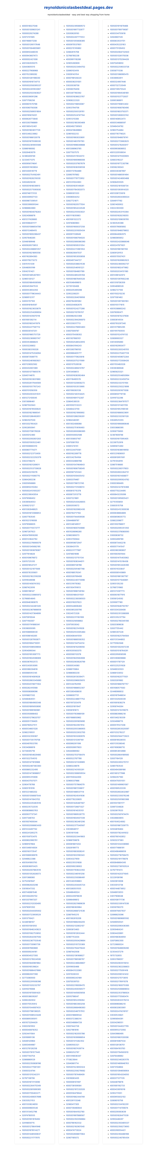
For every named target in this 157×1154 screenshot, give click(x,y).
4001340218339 (117, 717)
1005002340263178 (119, 1059)
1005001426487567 (75, 803)
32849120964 (28, 1041)
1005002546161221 (75, 267)
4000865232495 (30, 769)
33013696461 (28, 401)
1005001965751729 (31, 334)
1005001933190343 (75, 855)
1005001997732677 (75, 29)
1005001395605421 (119, 498)
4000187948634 (117, 695)
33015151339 (28, 264)
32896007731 (72, 695)
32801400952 (116, 204)
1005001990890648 (119, 423)
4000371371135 (117, 1078)
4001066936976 (29, 855)
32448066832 (117, 691)
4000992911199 (73, 743)
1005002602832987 (119, 792)
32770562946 (116, 643)
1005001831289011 (31, 464)
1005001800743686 (75, 528)
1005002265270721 (119, 762)
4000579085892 (118, 226)
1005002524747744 (75, 115)
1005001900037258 (75, 226)
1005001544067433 (31, 1007)
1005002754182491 (31, 174)
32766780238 (72, 55)
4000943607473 (30, 55)
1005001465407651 (31, 275)
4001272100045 (29, 398)
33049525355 (117, 420)
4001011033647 (117, 569)
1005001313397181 (75, 740)
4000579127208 (117, 725)
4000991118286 (73, 59)
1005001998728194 (75, 591)
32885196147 (28, 591)
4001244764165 (73, 684)
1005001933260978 (75, 736)
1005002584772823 (119, 736)
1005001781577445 (31, 1052)
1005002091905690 (75, 721)
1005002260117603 (119, 468)
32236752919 (116, 442)
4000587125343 (73, 472)
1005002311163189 (75, 617)
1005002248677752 (75, 699)
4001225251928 (117, 665)
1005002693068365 (75, 431)
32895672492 (116, 446)
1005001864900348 (31, 702)
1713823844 (71, 1059)
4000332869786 (74, 461)
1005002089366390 (75, 241)
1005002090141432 (119, 974)
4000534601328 (30, 728)
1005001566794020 (75, 238)
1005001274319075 (119, 710)
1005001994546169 (119, 93)
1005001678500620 (31, 409)
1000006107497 (73, 1082)
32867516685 (116, 464)
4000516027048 (29, 26)
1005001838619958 (119, 450)
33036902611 (116, 78)
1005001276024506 (31, 959)
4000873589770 (30, 356)
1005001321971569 (31, 569)
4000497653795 (30, 743)
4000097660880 (30, 948)
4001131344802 (117, 639)
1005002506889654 (119, 989)
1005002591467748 (75, 569)
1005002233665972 (31, 594)
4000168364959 (118, 937)
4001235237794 (117, 617)
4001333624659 (30, 1104)
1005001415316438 (119, 561)
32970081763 (72, 442)
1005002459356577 (75, 989)
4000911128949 (73, 234)
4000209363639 (118, 1111)
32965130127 (28, 279)
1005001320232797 (31, 985)
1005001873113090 (31, 1082)
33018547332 (28, 888)
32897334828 (116, 806)
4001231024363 (73, 182)
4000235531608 (74, 862)
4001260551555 (73, 888)
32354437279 (116, 951)
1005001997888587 (75, 1115)
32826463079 (28, 152)
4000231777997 (73, 550)
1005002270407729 (119, 353)
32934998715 (116, 721)
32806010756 (116, 1100)
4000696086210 (118, 1004)
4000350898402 (30, 713)
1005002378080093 (119, 531)
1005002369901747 (31, 338)
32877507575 (72, 152)
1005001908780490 (119, 107)
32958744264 (116, 706)
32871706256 (28, 100)
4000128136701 (117, 1044)
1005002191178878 (119, 859)
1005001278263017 (119, 145)
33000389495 (117, 483)
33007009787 (72, 331)
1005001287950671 (31, 639)
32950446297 (116, 1119)
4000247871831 (117, 245)
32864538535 (72, 401)
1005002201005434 (75, 230)
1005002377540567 (75, 825)
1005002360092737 (119, 264)
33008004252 (72, 197)
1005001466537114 (75, 792)
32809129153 (116, 252)
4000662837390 (30, 974)
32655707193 (28, 301)
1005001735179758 (31, 740)
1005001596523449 (31, 1015)
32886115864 (72, 669)
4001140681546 (29, 892)
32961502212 (72, 133)
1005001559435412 (75, 475)
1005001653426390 (119, 565)
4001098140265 (29, 635)
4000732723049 (118, 85)
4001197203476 (73, 702)
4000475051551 (117, 780)
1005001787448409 (75, 1074)
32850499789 (116, 539)
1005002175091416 (119, 970)
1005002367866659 (31, 609)
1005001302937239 (119, 647)
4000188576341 (73, 572)
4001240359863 (74, 881)
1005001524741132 (119, 334)
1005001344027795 (119, 1026)
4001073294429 (29, 1022)
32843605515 (28, 66)
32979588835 (28, 524)
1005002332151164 (119, 383)
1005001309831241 (31, 29)
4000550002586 (74, 435)
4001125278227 (117, 732)
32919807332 (28, 695)
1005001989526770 (75, 814)
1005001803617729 (31, 130)
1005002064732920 (119, 52)
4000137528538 (73, 364)
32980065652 (117, 238)
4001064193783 (117, 1048)
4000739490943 (74, 1108)
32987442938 (72, 951)
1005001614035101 (75, 810)
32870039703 (72, 981)
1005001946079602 (119, 230)
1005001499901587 (119, 784)
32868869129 (28, 1059)
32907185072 (72, 1137)
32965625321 (116, 371)
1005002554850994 (119, 375)
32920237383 (116, 840)
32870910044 (28, 617)
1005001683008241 (75, 851)
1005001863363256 (75, 1004)
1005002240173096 (75, 580)
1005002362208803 (119, 966)
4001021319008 (29, 520)
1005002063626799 (75, 661)
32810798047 (72, 996)
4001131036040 (117, 743)
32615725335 (28, 561)
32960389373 (72, 535)
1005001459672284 (119, 356)
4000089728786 (74, 565)
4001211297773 (117, 591)
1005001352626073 (31, 873)
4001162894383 (29, 256)
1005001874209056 (75, 647)
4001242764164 (73, 457)
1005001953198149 (119, 409)
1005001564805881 (31, 48)
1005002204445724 (75, 885)
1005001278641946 (31, 1126)
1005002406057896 (31, 1096)
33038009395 (28, 628)
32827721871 (72, 200)
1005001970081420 (31, 992)
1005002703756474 (75, 754)
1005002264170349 (31, 1085)
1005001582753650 (31, 933)
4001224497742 (29, 829)
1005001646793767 (119, 606)
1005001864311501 (75, 594)
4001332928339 (118, 699)
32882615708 (72, 52)
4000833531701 (117, 41)
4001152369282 (29, 74)
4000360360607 (118, 550)
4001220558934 (118, 152)
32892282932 (28, 1000)
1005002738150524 (119, 866)
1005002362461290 (75, 821)
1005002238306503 (75, 598)
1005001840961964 (31, 963)
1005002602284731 (119, 472)
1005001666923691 (119, 412)
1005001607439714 (75, 1048)
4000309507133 (29, 197)
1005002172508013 (75, 487)
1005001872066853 (31, 513)
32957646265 (28, 238)
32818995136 (28, 1037)
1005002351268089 (119, 613)
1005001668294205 (75, 922)
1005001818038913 (31, 185)
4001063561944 (117, 554)
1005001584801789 (75, 271)
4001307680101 (73, 338)
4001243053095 (30, 665)
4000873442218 (117, 542)
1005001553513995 (75, 386)
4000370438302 (74, 334)
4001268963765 (73, 148)
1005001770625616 (75, 356)
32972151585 (28, 37)
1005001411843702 (31, 799)
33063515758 (116, 505)
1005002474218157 (119, 1011)
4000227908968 (30, 70)
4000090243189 (74, 977)
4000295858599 (118, 654)
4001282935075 (29, 63)
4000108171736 (117, 899)
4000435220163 (118, 44)
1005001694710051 (31, 643)
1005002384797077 (119, 401)
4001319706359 (117, 282)
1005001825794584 (119, 635)
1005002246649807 (75, 963)
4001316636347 (73, 1056)
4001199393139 (73, 390)
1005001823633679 (31, 308)
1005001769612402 (119, 104)
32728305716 (28, 751)
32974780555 (28, 1115)
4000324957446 (118, 81)
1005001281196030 (31, 78)
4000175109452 (117, 48)
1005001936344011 (75, 561)
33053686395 (117, 427)
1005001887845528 (75, 279)
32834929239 (28, 182)
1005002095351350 (119, 528)
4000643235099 (118, 494)
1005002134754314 (75, 643)
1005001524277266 (75, 308)
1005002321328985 (75, 762)
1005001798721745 (75, 483)
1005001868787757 (119, 684)
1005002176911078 (119, 981)
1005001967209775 (119, 825)
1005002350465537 (119, 1123)
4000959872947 (74, 542)
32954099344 (28, 650)
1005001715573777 (31, 528)
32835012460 (28, 435)
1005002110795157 (75, 312)
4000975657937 (118, 911)
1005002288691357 (31, 249)
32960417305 (72, 1104)
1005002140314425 (75, 394)
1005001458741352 (31, 583)
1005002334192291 (119, 1104)
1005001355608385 (75, 41)
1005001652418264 (75, 1000)
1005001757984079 (75, 784)
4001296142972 (117, 275)
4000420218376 (29, 472)
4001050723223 (73, 405)
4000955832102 (118, 1096)
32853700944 (72, 539)
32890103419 (72, 70)
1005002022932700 (75, 732)
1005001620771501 (119, 676)
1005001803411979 (31, 323)
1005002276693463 (75, 327)
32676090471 (116, 312)
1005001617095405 (119, 438)
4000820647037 (74, 252)
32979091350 (28, 907)
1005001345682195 (31, 546)
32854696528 (117, 286)
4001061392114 (29, 319)
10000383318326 (30, 349)
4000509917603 (73, 747)
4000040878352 (30, 1030)
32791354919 (116, 461)
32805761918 (28, 788)
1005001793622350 (75, 870)
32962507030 (28, 420)
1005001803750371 (119, 111)
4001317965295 (117, 327)
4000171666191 (117, 847)
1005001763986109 (75, 713)
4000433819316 (117, 1089)
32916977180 (116, 602)
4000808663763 (30, 810)
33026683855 (117, 818)
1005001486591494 (119, 174)
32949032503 (117, 669)
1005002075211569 (75, 360)
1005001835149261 (75, 185)
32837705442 (116, 628)
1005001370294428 (119, 59)
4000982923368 (74, 316)
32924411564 (28, 1033)
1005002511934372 (75, 156)
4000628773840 (30, 119)
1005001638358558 (75, 167)
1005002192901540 (75, 1126)
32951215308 (72, 119)
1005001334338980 (119, 844)
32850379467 (72, 479)
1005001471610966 (31, 762)
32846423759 (72, 409)
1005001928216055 (119, 215)
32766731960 (116, 587)
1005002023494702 (75, 66)
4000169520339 (118, 788)
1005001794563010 (119, 1052)
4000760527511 (29, 725)
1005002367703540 (31, 940)
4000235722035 (30, 806)
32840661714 (72, 1063)
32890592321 (72, 1044)
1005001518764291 (119, 650)
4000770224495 (118, 490)
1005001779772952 (75, 178)
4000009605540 (30, 1108)
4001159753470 (29, 836)
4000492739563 (74, 126)
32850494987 (28, 1044)
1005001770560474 (119, 996)
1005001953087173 (31, 654)
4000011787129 (117, 661)
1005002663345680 (31, 680)
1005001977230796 (119, 163)
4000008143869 (118, 572)
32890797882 (72, 174)
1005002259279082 (75, 1070)
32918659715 (28, 1123)
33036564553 (28, 502)
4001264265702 (29, 896)
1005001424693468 (119, 178)
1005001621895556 (31, 252)
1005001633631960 (31, 379)
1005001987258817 (75, 788)
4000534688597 (118, 122)
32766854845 (28, 598)
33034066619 (28, 747)
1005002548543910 (75, 342)
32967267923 (28, 531)
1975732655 (116, 955)
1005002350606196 (31, 1063)
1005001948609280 (119, 948)
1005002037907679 (75, 163)
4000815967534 (117, 1041)
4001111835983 (73, 215)
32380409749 (28, 156)
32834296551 (116, 1022)
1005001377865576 (31, 371)
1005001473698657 (31, 773)
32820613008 (116, 881)
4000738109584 (73, 1085)
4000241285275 (29, 832)
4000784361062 (73, 301)
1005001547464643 (75, 464)
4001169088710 (117, 747)
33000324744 (28, 1070)
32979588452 (28, 498)
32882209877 (116, 520)
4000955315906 (30, 777)
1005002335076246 (119, 795)
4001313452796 (29, 1111)
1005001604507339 (75, 818)
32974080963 (72, 223)
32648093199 (28, 267)
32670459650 (116, 63)
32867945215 (72, 914)
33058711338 (116, 70)
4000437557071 (29, 780)
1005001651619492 (31, 1119)
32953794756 (72, 107)
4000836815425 (30, 866)
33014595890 (116, 342)
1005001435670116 (31, 316)
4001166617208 (29, 41)
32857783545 (28, 516)
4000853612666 (118, 751)
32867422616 (28, 587)
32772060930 (28, 977)
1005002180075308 (119, 985)
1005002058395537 (31, 85)
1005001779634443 (31, 293)
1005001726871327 (75, 806)
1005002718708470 (119, 855)
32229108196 (116, 877)
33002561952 (28, 1026)
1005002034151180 (119, 271)
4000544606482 (74, 606)
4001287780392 (73, 93)
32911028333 (72, 974)
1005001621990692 (75, 412)
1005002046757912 (75, 1011)
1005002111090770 (31, 475)
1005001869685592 (119, 918)
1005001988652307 (75, 687)
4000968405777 (74, 353)
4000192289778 (73, 453)
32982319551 (28, 732)
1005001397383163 (119, 301)
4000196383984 (74, 907)
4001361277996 (117, 773)
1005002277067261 (31, 1067)
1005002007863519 (31, 870)
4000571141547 (117, 546)
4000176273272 (29, 260)
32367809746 (116, 435)
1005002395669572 (75, 26)
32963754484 (116, 130)
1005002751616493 (75, 427)
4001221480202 (29, 792)
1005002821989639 (75, 903)
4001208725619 (117, 193)
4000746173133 (29, 193)
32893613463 (72, 929)
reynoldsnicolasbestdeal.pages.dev (78, 7)
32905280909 (72, 63)
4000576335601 (29, 572)
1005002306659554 (75, 773)
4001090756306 (29, 107)
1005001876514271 (31, 1130)
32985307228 (116, 632)
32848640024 (72, 892)
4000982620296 (30, 885)
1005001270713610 (119, 977)
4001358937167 (73, 438)
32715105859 (116, 502)
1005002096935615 (75, 680)
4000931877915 (117, 594)
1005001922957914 (75, 725)
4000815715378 (73, 490)
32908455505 (117, 182)
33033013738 (116, 885)
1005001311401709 (119, 405)
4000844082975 (118, 234)
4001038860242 (118, 308)
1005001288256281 (75, 416)
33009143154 (72, 74)
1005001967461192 (119, 249)
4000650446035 (30, 52)
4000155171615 (117, 304)
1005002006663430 (31, 825)
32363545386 (117, 223)
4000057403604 (30, 167)
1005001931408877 (119, 475)
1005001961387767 (119, 576)
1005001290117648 (31, 44)
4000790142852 (117, 836)
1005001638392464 (75, 375)
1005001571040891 (119, 580)
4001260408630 (74, 691)
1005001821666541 (31, 412)
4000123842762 (29, 539)
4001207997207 (29, 899)
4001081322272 (73, 219)
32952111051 (116, 1093)
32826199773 (72, 847)
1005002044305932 (31, 911)
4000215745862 (73, 48)
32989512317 (28, 297)
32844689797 (72, 520)
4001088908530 (30, 632)
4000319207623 (73, 602)
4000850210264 (30, 487)
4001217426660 (29, 219)
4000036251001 (73, 81)
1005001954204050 (119, 1074)
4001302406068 (74, 423)
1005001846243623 (31, 929)
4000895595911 (29, 1018)
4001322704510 (29, 758)
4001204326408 (118, 609)
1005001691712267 (75, 398)
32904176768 (28, 784)
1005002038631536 (75, 264)
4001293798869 (29, 122)
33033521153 (28, 1100)
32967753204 (72, 937)
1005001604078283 (31, 212)
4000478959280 (30, 535)
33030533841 (116, 1015)
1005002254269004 (31, 312)
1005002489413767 (75, 368)
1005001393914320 (119, 189)
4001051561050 (29, 925)
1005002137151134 (75, 557)
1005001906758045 (75, 468)
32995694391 (116, 1018)
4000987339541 (29, 200)
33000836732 (116, 535)
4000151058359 (29, 390)
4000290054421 (118, 1130)
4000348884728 (74, 1022)
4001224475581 (73, 450)
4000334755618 (117, 33)
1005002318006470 (75, 985)
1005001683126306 (119, 1037)
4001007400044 (29, 821)
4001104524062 (117, 821)
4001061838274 (117, 702)
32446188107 (28, 922)
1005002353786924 (119, 992)
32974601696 (72, 554)
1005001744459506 (75, 516)
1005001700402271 (31, 1093)
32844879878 (116, 1082)
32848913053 (116, 892)
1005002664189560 (119, 754)
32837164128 (116, 758)
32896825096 (117, 914)
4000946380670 (30, 602)
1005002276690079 (31, 542)
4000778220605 (74, 799)
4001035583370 (73, 650)
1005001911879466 (119, 26)
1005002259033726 (119, 66)
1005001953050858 (75, 256)
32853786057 (116, 959)
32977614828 (28, 554)
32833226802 (28, 345)
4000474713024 (73, 1130)
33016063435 (72, 1078)
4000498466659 (118, 851)
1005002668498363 (75, 1007)
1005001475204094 (31, 353)
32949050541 (116, 922)
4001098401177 (29, 223)
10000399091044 (30, 204)
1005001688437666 (31, 970)
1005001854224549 (75, 208)
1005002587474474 (119, 814)
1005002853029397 (119, 728)
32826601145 (116, 37)
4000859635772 (118, 516)
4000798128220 (73, 78)
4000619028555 (118, 740)
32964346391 (72, 420)
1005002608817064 (75, 1134)
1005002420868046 (119, 241)
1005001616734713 (31, 81)
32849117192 (116, 200)
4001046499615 (73, 282)
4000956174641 (29, 163)
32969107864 (28, 844)
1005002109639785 (119, 219)
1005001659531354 (75, 245)
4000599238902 (74, 866)
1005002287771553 (75, 37)
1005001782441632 (119, 832)
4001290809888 (118, 658)
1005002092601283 (31, 438)
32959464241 (116, 929)
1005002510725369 (75, 944)
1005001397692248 (119, 279)
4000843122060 (74, 970)
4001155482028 (117, 364)
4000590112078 (73, 654)
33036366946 (117, 368)
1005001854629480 (31, 754)
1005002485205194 (75, 275)
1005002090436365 (119, 925)
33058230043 (117, 167)
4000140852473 (117, 119)
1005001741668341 (31, 624)
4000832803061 (118, 1007)
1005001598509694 (31, 647)
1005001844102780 (75, 1111)
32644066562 (72, 751)
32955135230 (116, 583)
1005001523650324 (75, 1067)
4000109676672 (29, 557)
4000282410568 (30, 687)
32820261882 (116, 680)
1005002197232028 (75, 1089)
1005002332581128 (119, 416)
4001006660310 (29, 446)
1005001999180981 (31, 710)
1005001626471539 (119, 1115)
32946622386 (28, 859)
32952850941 (28, 427)
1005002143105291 (75, 769)
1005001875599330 (31, 141)
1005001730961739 (31, 944)
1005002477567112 (31, 327)
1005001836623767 (75, 96)
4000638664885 (118, 513)
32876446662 (116, 1056)
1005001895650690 (31, 706)
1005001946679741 (119, 137)
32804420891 (116, 933)
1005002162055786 (75, 1033)
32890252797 (72, 1052)
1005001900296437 (31, 234)
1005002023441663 (75, 836)
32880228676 (72, 766)
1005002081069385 (31, 1089)
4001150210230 (117, 293)
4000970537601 (73, 44)
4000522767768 (74, 758)
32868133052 (116, 673)
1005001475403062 (119, 557)
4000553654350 (30, 290)
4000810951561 (117, 457)
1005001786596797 (75, 959)
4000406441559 (74, 635)
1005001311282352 (75, 1041)
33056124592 (116, 598)
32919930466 (72, 966)
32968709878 (72, 840)
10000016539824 (30, 966)
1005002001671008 (119, 390)
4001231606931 (117, 453)
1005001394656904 (119, 1070)
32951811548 (72, 832)
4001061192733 (117, 1085)
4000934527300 (30, 955)
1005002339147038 (119, 903)
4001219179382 (73, 583)
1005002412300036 (119, 509)
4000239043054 (30, 494)
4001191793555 (117, 331)
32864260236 (28, 479)
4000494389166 (118, 769)
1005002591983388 (119, 799)
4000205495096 (74, 290)
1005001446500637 (31, 1134)
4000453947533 (30, 286)
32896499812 (72, 899)
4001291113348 (73, 1100)
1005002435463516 (31, 803)
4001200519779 (29, 171)
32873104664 (116, 1067)
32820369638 (117, 624)
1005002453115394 (119, 212)
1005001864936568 (31, 282)
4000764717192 (73, 513)
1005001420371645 (119, 873)
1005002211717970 (31, 1137)
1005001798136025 (31, 1011)
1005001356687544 (31, 795)
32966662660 (28, 208)
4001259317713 (73, 323)
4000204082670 (74, 304)
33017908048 (116, 896)
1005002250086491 (75, 877)
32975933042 (72, 624)
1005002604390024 (119, 197)
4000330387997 (118, 171)
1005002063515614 (119, 963)
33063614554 (116, 319)
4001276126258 (29, 1048)
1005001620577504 (75, 204)
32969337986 (72, 780)
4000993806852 (118, 148)
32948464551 (28, 699)
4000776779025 (117, 133)
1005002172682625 (119, 141)
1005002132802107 (75, 925)
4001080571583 (117, 687)
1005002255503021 (75, 212)
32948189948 (28, 241)
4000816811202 (73, 844)
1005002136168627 (75, 955)
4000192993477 (117, 345)
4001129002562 (29, 364)
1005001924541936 (75, 795)
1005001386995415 (119, 74)
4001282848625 (30, 509)
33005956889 (28, 483)
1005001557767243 (31, 386)
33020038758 (72, 85)
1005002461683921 (31, 360)
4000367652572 (30, 661)
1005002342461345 (31, 606)
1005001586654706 (31, 226)
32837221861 (72, 498)
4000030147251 (29, 331)
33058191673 (72, 710)
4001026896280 (74, 531)
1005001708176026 (31, 431)
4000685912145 (29, 673)
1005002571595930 (31, 189)
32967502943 (28, 405)
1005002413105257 (31, 490)
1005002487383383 (31, 766)
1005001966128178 (31, 137)
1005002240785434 (119, 1137)
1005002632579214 (119, 1000)
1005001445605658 (75, 992)
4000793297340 (118, 323)
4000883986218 (118, 713)
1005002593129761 (75, 111)
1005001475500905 (119, 156)
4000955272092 (118, 1030)
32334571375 (28, 160)
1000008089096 (30, 691)
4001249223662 (30, 133)
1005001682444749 (75, 1096)
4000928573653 (30, 245)
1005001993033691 (75, 137)
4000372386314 (73, 1018)
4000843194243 (74, 345)
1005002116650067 (75, 104)
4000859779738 (118, 394)
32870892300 (116, 940)
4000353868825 (30, 342)
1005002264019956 (75, 297)
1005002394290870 (75, 319)
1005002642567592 (31, 937)
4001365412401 (29, 126)
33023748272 (28, 461)
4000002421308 (30, 59)
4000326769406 (74, 576)
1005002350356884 (75, 1119)
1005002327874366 (119, 487)
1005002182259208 (31, 576)
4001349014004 (29, 847)
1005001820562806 (75, 658)
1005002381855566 (31, 145)
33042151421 (28, 271)
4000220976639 (74, 896)
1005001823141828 (75, 628)
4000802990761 (29, 840)
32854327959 (72, 859)
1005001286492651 (31, 416)
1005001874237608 (119, 316)
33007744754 (28, 1056)
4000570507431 (117, 256)
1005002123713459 (31, 453)
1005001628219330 (31, 178)
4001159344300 (73, 777)
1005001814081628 (31, 676)
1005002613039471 (75, 676)
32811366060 (28, 877)
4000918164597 (29, 304)
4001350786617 (117, 524)
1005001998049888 (75, 145)
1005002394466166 (119, 1134)
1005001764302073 (75, 189)
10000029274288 (30, 33)
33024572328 (72, 613)
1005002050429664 (75, 940)
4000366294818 (30, 669)
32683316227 (116, 160)
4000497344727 (74, 260)
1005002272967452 (75, 249)
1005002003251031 (31, 394)
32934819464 (116, 829)
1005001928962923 (119, 260)
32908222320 (72, 100)
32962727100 (116, 290)
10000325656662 (74, 621)
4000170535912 (29, 1004)
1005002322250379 (31, 457)
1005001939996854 (75, 1037)
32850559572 (72, 505)
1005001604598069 (31, 658)
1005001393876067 (31, 550)
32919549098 (28, 580)
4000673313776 (73, 494)
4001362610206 (73, 918)
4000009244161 (29, 951)
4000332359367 (30, 736)
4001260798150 (73, 349)
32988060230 (72, 673)
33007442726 (72, 1026)
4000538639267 (30, 996)
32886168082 (28, 148)
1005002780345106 (119, 621)
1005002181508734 (119, 185)
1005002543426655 (75, 502)
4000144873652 (117, 888)
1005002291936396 (31, 981)
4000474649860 (74, 130)
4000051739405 (29, 721)
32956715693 (116, 431)
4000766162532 (73, 1123)
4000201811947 (73, 706)
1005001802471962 (119, 267)
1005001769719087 (119, 29)
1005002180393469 (75, 122)
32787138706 (28, 1078)
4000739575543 (118, 89)
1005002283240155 (119, 349)
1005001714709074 (119, 1108)
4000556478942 (74, 1093)
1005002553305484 (75, 632)
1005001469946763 (119, 1063)
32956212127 (28, 505)
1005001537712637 (119, 96)
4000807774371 (29, 450)
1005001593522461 (31, 442)
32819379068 (28, 989)
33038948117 (72, 829)
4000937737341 (29, 814)
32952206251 (72, 293)
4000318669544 (74, 1015)
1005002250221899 (119, 386)
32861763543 (116, 766)
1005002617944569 (31, 383)
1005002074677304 (31, 684)
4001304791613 (73, 587)
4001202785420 (29, 423)
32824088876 (28, 215)
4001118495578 (73, 379)
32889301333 (72, 193)
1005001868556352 (75, 639)
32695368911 (116, 100)
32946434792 (116, 126)
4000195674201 (29, 115)
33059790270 (116, 907)
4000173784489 (73, 171)
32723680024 (116, 944)
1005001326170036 (119, 55)
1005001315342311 (31, 1074)
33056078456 (72, 89)
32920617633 (116, 810)
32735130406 (72, 286)
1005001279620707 (31, 717)
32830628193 (72, 33)
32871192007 (28, 621)
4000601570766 (29, 104)
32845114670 (28, 375)
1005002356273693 (119, 1126)
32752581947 (28, 881)
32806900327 (116, 338)
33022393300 (117, 208)
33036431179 (72, 546)
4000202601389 (30, 368)
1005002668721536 (75, 911)
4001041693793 (29, 862)
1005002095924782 (119, 479)
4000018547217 (29, 565)
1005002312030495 (31, 903)
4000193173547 (29, 851)
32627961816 (72, 1030)
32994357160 (116, 777)
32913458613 (72, 371)
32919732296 (116, 398)
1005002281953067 (31, 89)
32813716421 (28, 918)
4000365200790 (74, 609)
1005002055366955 (75, 728)
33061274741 (72, 446)
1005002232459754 (119, 379)
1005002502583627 (31, 93)
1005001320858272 (75, 383)
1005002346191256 (75, 873)
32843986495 (117, 1033)
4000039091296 (30, 96)
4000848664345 (118, 862)
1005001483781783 (75, 141)
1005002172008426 (119, 360)
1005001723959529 (31, 914)
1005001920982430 (75, 509)
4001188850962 (73, 717)
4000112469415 (29, 230)
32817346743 (28, 818)
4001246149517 (73, 524)
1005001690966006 (75, 160)
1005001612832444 (75, 933)
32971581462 (116, 297)
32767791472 (116, 870)
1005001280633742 (119, 115)
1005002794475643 (75, 948)
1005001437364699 (31, 613)
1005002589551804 (31, 111)
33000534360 (72, 665)
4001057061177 (117, 803)
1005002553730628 (31, 468)
